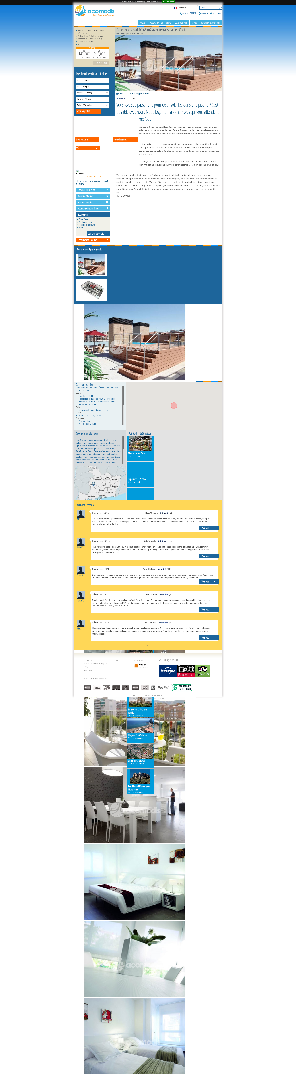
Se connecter (217, 13)
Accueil (143, 22)
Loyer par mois (181, 22)
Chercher (219, 7)
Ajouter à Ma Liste (85, 196)
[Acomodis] (95, 11)
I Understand (168, 2)
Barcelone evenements (210, 22)
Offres (194, 22)
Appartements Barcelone (160, 22)
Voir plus (205, 528)
